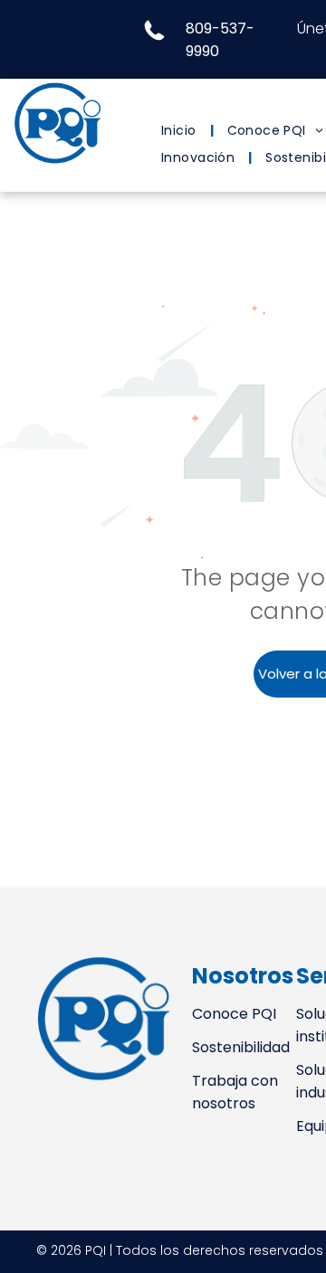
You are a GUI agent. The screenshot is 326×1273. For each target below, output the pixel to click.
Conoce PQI (234, 1013)
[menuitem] (181, 131)
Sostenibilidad (241, 1047)
